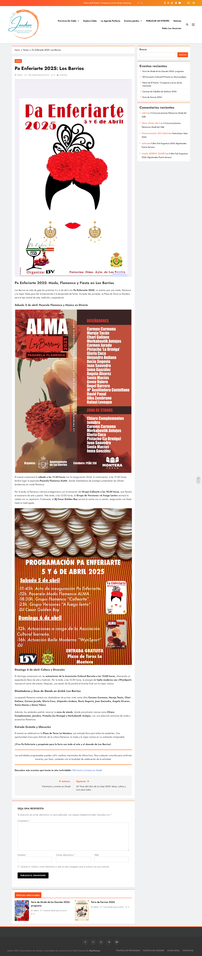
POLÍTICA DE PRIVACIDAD (128, 950)
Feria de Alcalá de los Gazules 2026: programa (163, 71)
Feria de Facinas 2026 (103, 902)
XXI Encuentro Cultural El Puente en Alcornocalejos (164, 76)
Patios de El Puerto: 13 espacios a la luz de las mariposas (162, 84)
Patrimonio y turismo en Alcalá (87, 770)
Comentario (24, 820)
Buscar (143, 49)
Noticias (177, 20)
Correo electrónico (65, 855)
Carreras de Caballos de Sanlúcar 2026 (114, 3)
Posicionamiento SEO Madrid (155, 133)
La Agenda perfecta (110, 20)
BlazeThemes (94, 950)
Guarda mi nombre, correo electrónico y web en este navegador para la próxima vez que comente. (65, 866)
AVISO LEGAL (173, 950)
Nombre (22, 855)
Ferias (18, 61)
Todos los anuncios (171, 28)
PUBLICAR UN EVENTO (157, 20)
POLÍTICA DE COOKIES (153, 950)
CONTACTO (188, 950)
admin (20, 74)
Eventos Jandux (131, 20)
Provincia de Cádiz (67, 20)
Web (96, 855)
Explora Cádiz (90, 20)
